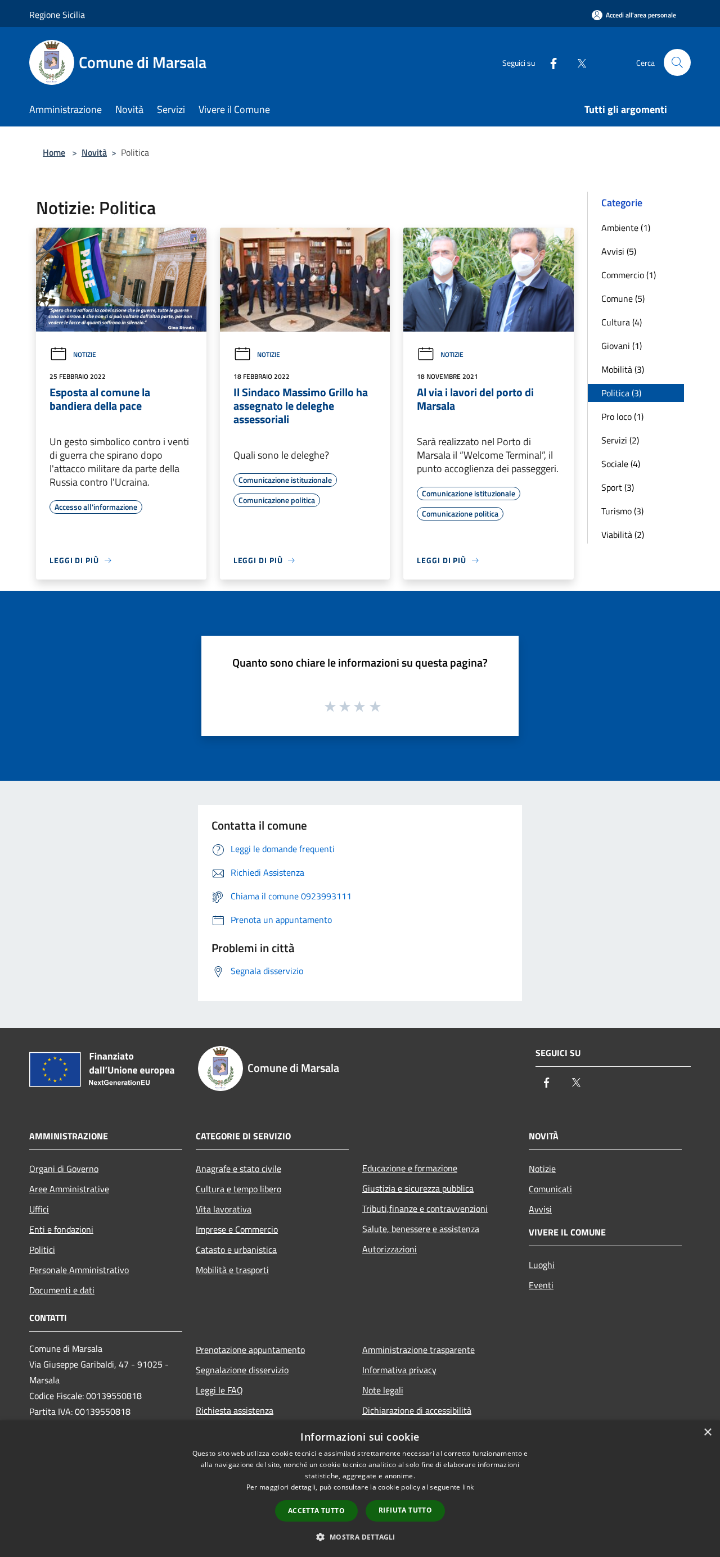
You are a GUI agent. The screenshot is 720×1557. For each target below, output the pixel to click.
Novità (94, 152)
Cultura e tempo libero (238, 1189)
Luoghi (542, 1264)
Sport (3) (617, 487)
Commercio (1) (628, 275)
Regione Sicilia (57, 14)
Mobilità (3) (622, 369)
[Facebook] (549, 62)
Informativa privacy (399, 1370)
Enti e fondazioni (61, 1229)
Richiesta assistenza (234, 1410)
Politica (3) (621, 393)
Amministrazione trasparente (418, 1349)
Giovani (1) (621, 345)
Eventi (541, 1285)
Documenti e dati (61, 1290)
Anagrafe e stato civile (238, 1168)
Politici (42, 1249)
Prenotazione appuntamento (250, 1349)
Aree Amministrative (69, 1189)
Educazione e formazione (409, 1168)
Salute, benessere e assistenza (420, 1228)
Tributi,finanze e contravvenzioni (425, 1208)
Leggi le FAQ (219, 1390)
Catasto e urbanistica (236, 1249)
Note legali (382, 1390)
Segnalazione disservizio (242, 1370)
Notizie (84, 354)
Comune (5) (623, 298)
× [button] (707, 1432)
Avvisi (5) (618, 251)
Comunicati (550, 1189)
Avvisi (540, 1209)
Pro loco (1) (622, 416)
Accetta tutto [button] (316, 1510)
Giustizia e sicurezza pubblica (418, 1188)
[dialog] (360, 1488)
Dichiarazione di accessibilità (416, 1410)
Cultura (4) (621, 322)
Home (54, 152)
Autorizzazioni (389, 1249)
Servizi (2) (620, 440)
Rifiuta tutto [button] (405, 1510)
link (468, 1487)
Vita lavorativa (223, 1209)
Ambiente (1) (625, 227)
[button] (360, 1537)
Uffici (39, 1209)
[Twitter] (577, 62)
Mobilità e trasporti (232, 1270)
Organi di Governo (63, 1168)
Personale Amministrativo (79, 1270)
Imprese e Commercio (237, 1229)
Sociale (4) (620, 463)
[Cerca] (677, 62)
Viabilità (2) (622, 534)
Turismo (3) (622, 511)
